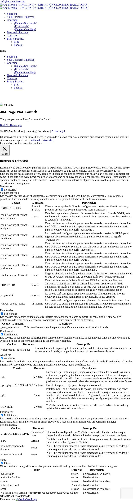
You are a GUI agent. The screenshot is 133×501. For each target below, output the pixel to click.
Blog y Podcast (15, 38)
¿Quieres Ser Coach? (25, 23)
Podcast (18, 44)
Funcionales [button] (6, 310)
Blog (16, 41)
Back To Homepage (11, 125)
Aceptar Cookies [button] (32, 143)
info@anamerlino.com (13, 1)
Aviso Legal (58, 131)
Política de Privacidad (41, 140)
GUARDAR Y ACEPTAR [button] (15, 496)
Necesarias (10, 189)
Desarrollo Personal (17, 32)
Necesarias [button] (6, 186)
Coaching (12, 19)
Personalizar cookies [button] (11, 143)
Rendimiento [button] (7, 331)
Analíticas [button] (5, 354)
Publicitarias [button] (6, 411)
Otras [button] (3, 459)
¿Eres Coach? (21, 26)
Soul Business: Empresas (20, 16)
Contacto (12, 35)
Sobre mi (12, 13)
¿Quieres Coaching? (25, 29)
